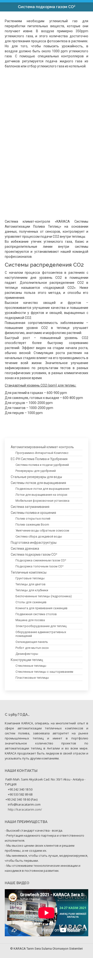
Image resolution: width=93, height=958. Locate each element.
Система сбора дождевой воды (39, 536)
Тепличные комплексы (28, 572)
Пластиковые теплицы (32, 677)
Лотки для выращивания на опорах (41, 494)
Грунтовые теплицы (30, 578)
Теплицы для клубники (32, 590)
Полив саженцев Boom (32, 524)
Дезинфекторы (27, 654)
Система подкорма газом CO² (34, 554)
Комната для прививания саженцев (41, 608)
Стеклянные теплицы (31, 665)
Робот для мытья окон (32, 648)
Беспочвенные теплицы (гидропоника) (44, 596)
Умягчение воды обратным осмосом (42, 530)
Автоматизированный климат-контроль (42, 447)
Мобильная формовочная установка (42, 500)
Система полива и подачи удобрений (42, 465)
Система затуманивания (30, 507)
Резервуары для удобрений (36, 471)
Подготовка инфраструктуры (34, 542)
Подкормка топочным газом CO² (35, 198)
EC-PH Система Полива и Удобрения (39, 459)
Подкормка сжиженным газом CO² (37, 130)
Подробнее (18, 135)
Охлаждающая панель (32, 642)
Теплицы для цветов (31, 584)
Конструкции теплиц (27, 660)
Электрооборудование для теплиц (41, 626)
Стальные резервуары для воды (36, 477)
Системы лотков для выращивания (38, 483)
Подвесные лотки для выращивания (42, 488)
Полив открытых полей (33, 518)
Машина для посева (30, 620)
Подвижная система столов (36, 614)
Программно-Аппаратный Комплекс (42, 453)
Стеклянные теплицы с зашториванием (44, 671)
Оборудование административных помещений (41, 634)
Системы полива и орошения (33, 513)
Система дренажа (25, 548)
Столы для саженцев (31, 602)
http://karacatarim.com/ (25, 809)
